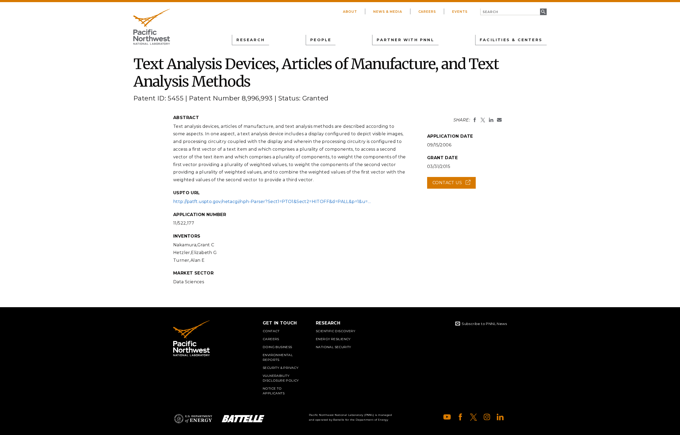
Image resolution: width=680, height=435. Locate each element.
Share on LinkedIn (491, 119)
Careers (427, 12)
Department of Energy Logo (193, 419)
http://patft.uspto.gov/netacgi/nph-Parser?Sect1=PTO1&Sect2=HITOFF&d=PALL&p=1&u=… (272, 201)
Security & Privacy (280, 368)
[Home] (151, 27)
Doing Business (277, 347)
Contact (271, 331)
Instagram (487, 417)
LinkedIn (500, 417)
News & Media (387, 12)
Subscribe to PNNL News (484, 324)
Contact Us (454, 184)
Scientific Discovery (335, 331)
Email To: (499, 119)
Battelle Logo (243, 418)
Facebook (460, 417)
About (350, 12)
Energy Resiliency (333, 339)
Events (460, 12)
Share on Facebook (474, 119)
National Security (333, 347)
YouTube (447, 417)
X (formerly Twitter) (473, 417)
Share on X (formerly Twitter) (482, 119)
